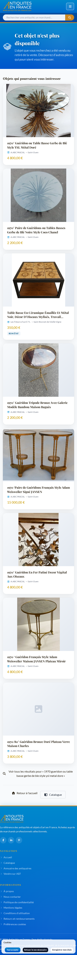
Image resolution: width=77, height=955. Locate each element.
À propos (9, 891)
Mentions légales (13, 907)
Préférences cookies (15, 924)
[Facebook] (3, 840)
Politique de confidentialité (19, 902)
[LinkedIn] (11, 840)
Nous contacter (12, 896)
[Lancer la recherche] (69, 17)
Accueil (8, 857)
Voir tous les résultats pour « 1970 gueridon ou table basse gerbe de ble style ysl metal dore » (41, 773)
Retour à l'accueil (27, 793)
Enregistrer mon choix (62, 950)
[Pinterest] (19, 840)
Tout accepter (13, 950)
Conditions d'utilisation (17, 913)
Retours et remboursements (19, 918)
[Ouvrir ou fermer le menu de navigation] (70, 6)
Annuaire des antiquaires (17, 868)
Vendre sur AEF (12, 873)
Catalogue (55, 794)
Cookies (7, 942)
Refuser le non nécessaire (35, 950)
